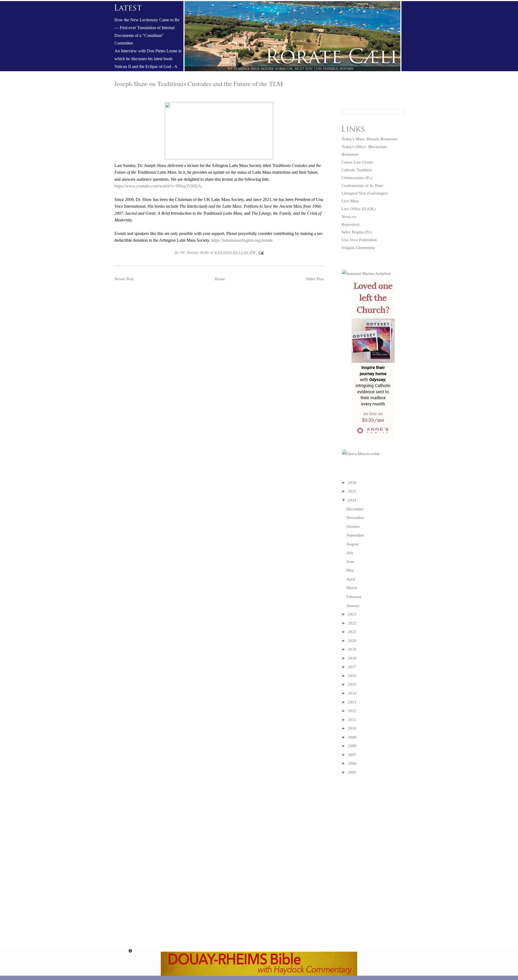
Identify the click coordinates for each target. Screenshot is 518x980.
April (350, 579)
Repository (351, 224)
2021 (352, 632)
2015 (352, 684)
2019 (352, 649)
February (354, 597)
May (350, 570)
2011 (352, 720)
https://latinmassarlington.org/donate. (242, 240)
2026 (352, 482)
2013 (352, 702)
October (353, 526)
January (353, 605)
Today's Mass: (369, 139)
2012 (352, 711)
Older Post (315, 279)
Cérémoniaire (353, 178)
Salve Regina (353, 232)
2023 (352, 614)
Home (220, 279)
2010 (352, 728)
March (351, 588)
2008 (352, 746)
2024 (352, 500)
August (352, 544)
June (350, 561)
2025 (352, 491)
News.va (349, 216)
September (355, 535)
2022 (352, 623)
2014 (352, 693)
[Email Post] (260, 252)
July (349, 553)
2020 (352, 640)
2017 (352, 667)
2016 (352, 676)
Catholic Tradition (357, 170)
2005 (352, 772)
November (355, 517)
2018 (352, 658)
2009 (352, 737)
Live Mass (350, 201)
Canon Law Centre (357, 162)
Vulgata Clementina (358, 247)
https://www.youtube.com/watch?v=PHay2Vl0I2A (157, 186)
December (355, 509)
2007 (352, 755)
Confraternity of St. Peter (362, 185)
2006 (352, 763)
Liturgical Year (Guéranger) (365, 193)
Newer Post (124, 279)
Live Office (351, 209)
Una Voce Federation (359, 240)
